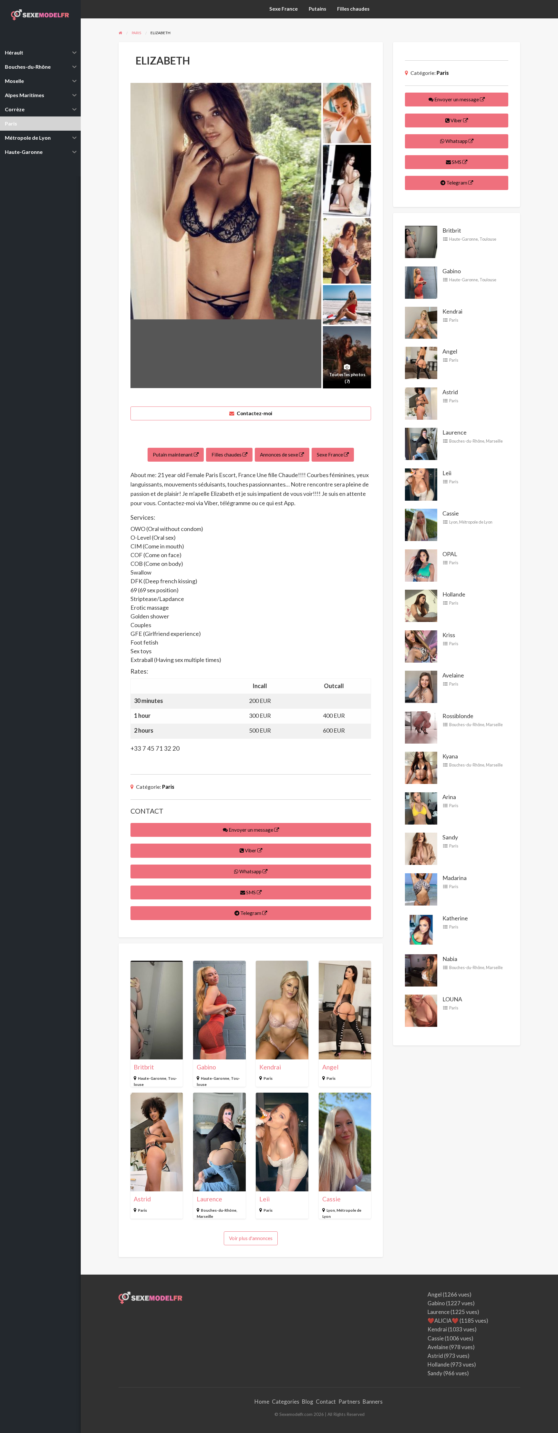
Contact (326, 1401)
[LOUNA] (421, 1010)
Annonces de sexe (279, 454)
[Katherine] (421, 929)
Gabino (206, 1067)
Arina (449, 796)
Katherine (455, 918)
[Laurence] (421, 443)
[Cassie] (421, 524)
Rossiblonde (457, 715)
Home (261, 1401)
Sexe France (283, 9)
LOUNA (452, 999)
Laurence (209, 1199)
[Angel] (421, 362)
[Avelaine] (421, 686)
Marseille (205, 1216)
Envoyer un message (251, 830)
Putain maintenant (173, 454)
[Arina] (421, 807)
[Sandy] (421, 848)
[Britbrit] (421, 241)
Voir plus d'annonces (251, 1238)
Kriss (448, 634)
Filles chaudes (353, 9)
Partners (349, 1401)
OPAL (449, 553)
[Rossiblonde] (421, 726)
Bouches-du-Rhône (218, 1210)
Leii (264, 1199)
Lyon (330, 1210)
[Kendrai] (421, 322)
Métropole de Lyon (475, 522)
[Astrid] (421, 402)
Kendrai (270, 1067)
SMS (251, 892)
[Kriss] (421, 645)
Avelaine (453, 675)
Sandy (450, 837)
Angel (330, 1067)
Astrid (142, 1199)
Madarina (454, 877)
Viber (250, 850)
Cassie (331, 1199)
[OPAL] (421, 564)
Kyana (450, 756)
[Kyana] (421, 767)
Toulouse (488, 239)
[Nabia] (421, 969)
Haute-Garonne (152, 1078)
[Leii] (421, 483)
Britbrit (144, 1067)
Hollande (453, 594)
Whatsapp (250, 871)
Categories (285, 1401)
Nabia (449, 958)
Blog (307, 1401)
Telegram (250, 913)
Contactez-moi (254, 413)
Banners (373, 1401)
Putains (317, 9)
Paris (168, 787)
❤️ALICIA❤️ (443, 1320)
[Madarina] (421, 888)
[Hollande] (421, 605)
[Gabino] (421, 281)
